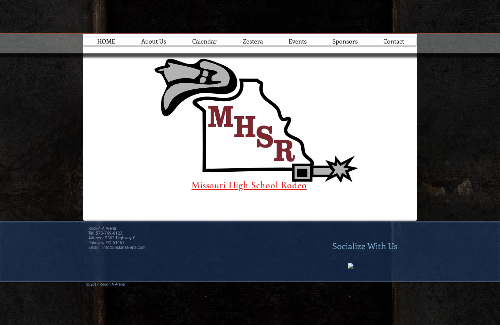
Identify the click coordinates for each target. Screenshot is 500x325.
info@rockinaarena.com (124, 248)
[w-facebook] (352, 267)
